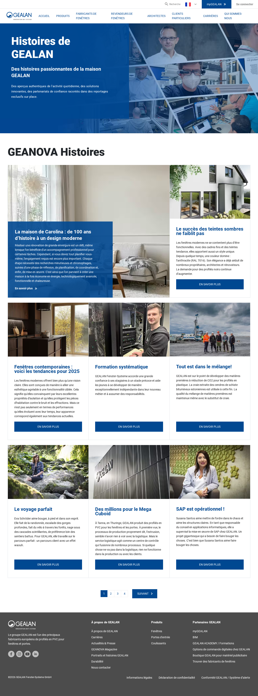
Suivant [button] (143, 593)
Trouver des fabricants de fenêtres (214, 661)
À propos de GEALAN (104, 631)
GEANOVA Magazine (104, 649)
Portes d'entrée (160, 637)
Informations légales (139, 677)
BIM (195, 637)
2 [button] (111, 593)
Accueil (44, 16)
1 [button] (104, 593)
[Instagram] (19, 653)
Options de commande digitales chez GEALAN (221, 649)
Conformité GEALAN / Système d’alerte (225, 677)
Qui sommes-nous (233, 16)
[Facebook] (11, 653)
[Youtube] (27, 653)
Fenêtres (156, 631)
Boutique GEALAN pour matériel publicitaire (220, 655)
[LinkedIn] (35, 653)
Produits (63, 16)
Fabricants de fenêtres (86, 16)
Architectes (156, 16)
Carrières (210, 16)
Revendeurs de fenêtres (122, 16)
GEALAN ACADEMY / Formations (213, 643)
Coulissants (158, 643)
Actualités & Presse (103, 643)
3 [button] (118, 593)
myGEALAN (214, 4)
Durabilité (97, 661)
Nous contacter (101, 667)
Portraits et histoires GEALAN (109, 655)
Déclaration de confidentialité (177, 677)
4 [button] (124, 593)
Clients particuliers (181, 16)
